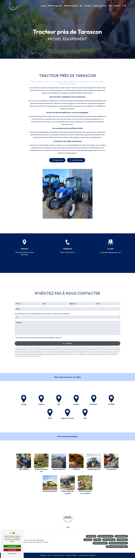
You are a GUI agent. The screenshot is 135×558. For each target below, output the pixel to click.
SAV (110, 6)
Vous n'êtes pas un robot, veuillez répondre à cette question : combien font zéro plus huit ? (42, 313)
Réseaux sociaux (100, 6)
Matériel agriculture (100, 543)
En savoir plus (58, 160)
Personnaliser (12, 553)
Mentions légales (71, 555)
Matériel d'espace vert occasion (117, 546)
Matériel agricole (55, 6)
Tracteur (27, 540)
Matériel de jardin (71, 6)
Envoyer (69, 343)
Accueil (43, 6)
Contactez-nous (77, 160)
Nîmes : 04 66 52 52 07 (67, 252)
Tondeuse (88, 540)
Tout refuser (12, 550)
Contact (117, 6)
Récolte (32, 540)
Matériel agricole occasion (118, 543)
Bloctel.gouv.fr (115, 354)
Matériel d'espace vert (105, 536)
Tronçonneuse (122, 540)
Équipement (40, 540)
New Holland (91, 536)
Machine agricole (109, 540)
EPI (81, 6)
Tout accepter (12, 546)
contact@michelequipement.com (110, 252)
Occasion (88, 6)
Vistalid (43, 555)
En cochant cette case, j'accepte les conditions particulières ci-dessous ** (39, 338)
